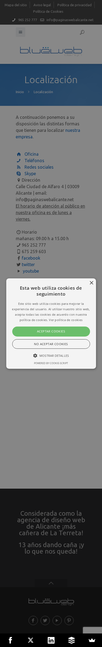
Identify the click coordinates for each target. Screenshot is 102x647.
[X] (30, 640)
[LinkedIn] (51, 640)
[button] (51, 323)
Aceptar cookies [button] (51, 331)
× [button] (91, 283)
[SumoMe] (92, 640)
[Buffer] (71, 640)
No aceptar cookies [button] (51, 344)
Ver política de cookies (65, 320)
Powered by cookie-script (51, 363)
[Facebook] (10, 640)
